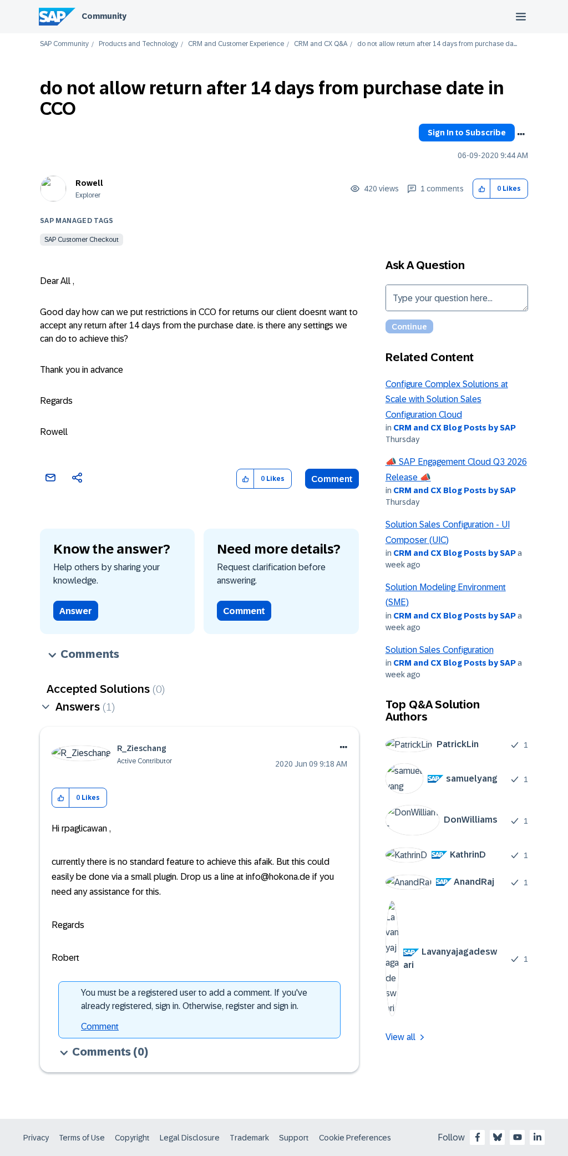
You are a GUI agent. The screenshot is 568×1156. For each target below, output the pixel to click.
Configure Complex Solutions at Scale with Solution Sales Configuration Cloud (447, 399)
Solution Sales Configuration (440, 650)
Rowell (89, 183)
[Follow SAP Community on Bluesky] (497, 1137)
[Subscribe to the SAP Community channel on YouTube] (517, 1137)
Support (294, 1137)
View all (400, 1037)
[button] (481, 189)
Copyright (132, 1137)
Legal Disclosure (190, 1137)
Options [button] (520, 134)
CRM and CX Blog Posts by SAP (454, 427)
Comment (332, 479)
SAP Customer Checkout (81, 240)
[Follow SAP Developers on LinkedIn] (537, 1137)
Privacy (36, 1137)
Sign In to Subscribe (467, 132)
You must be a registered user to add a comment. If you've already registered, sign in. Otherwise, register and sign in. (194, 999)
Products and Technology (138, 44)
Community (104, 16)
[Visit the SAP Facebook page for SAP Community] (477, 1137)
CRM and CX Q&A (320, 44)
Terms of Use (82, 1137)
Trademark (249, 1137)
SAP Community (64, 44)
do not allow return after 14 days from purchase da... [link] (437, 44)
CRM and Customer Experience (236, 44)
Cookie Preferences (355, 1137)
